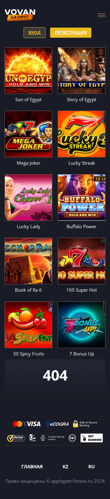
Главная (32, 466)
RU (91, 466)
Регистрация (71, 32)
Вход (34, 32)
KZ (65, 466)
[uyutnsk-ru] (20, 15)
